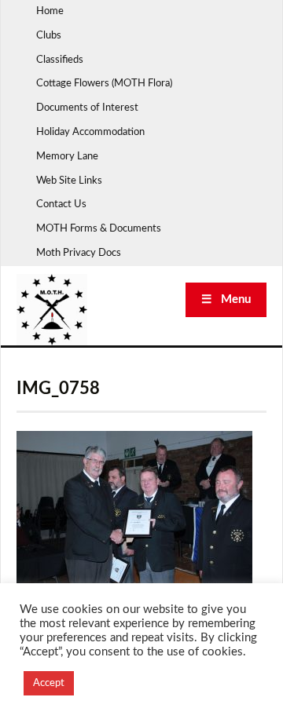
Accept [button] (48, 683)
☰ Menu (226, 299)
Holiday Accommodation (90, 132)
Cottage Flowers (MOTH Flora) (104, 83)
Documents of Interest (87, 108)
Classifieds (59, 60)
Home (50, 11)
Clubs (48, 36)
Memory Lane (67, 156)
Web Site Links (69, 181)
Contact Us (61, 204)
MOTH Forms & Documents (98, 229)
